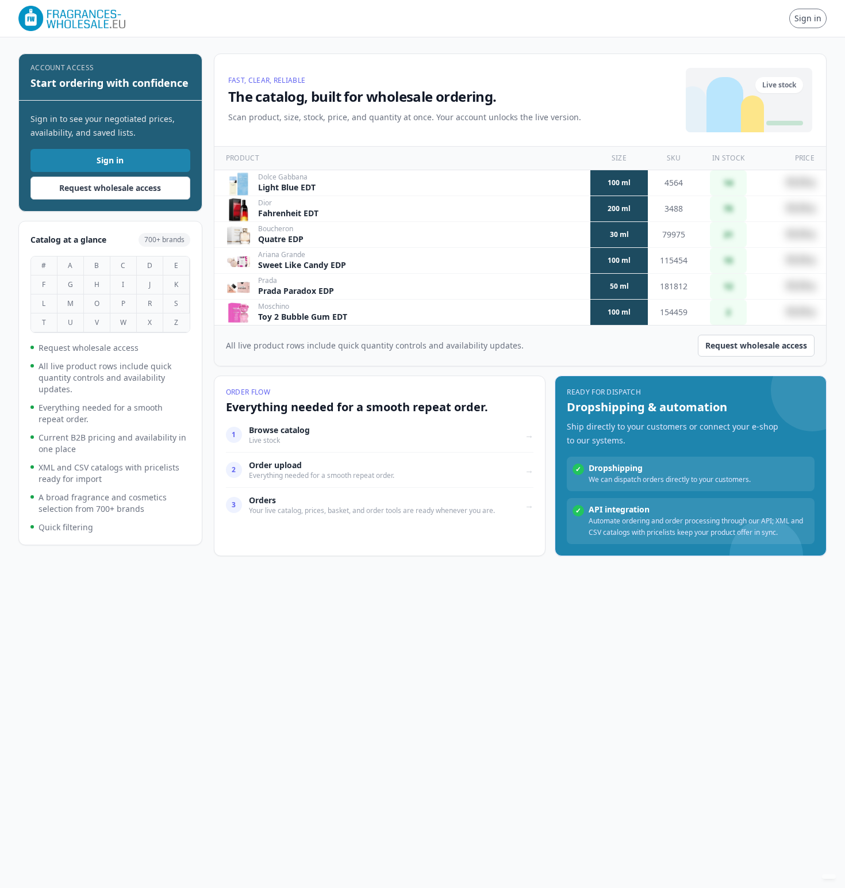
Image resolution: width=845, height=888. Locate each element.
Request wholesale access (110, 187)
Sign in (807, 18)
